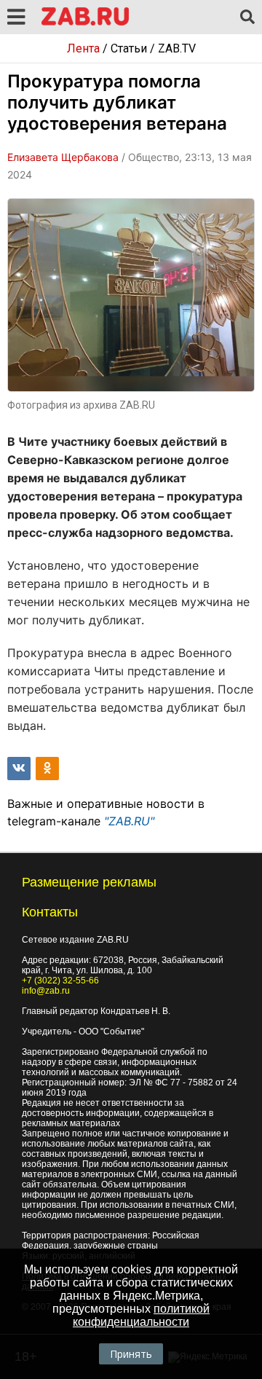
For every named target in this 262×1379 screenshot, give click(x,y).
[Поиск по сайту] (247, 17)
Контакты (50, 912)
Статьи (129, 48)
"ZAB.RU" (129, 821)
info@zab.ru (46, 991)
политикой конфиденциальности (141, 1315)
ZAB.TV (177, 48)
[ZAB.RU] (85, 23)
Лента (83, 48)
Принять (131, 1354)
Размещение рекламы (89, 882)
